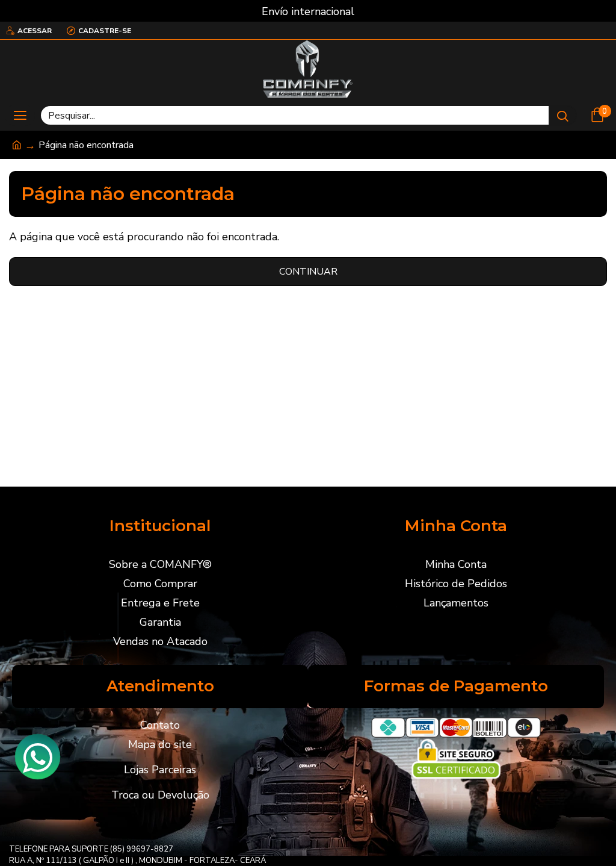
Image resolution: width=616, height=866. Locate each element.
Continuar (308, 271)
